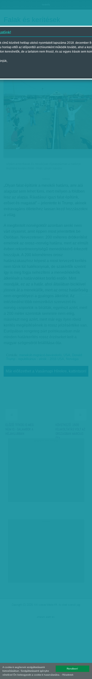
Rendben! (72, 668)
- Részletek (67, 674)
